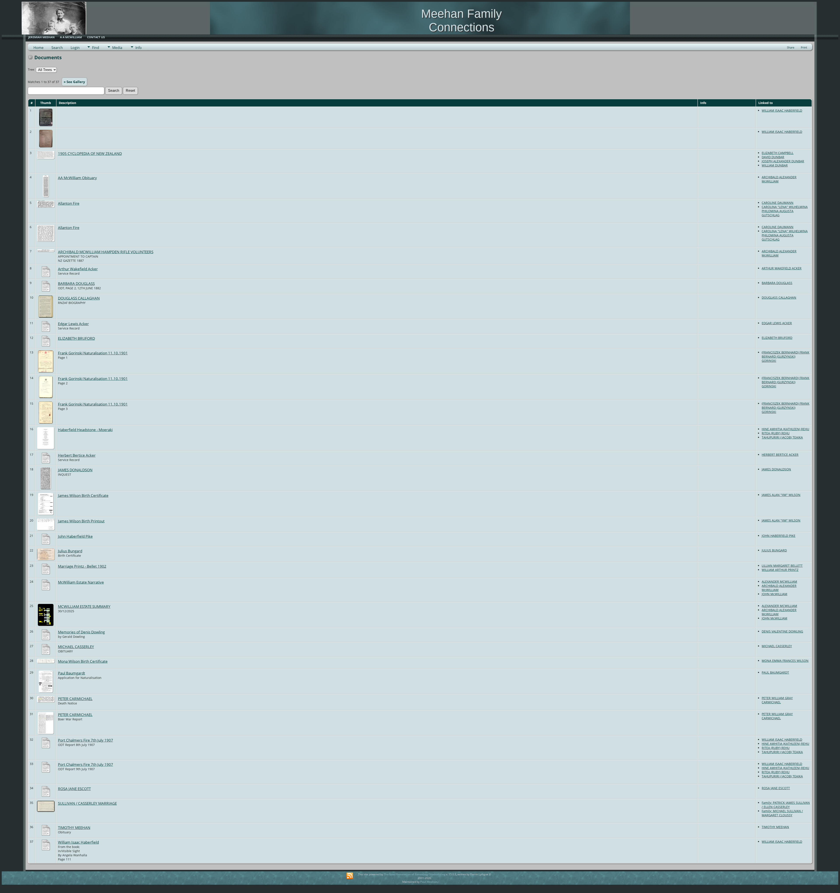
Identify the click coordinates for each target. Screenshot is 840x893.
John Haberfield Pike (75, 536)
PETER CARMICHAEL (75, 698)
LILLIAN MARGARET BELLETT (782, 566)
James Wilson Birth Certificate (83, 495)
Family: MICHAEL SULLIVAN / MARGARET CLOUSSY (782, 813)
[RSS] (349, 875)
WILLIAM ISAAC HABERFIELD (782, 110)
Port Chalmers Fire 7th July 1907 (85, 740)
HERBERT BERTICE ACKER (780, 455)
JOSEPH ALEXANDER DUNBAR (783, 161)
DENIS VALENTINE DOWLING (782, 631)
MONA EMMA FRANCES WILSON (785, 661)
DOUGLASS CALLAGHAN (79, 298)
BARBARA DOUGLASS (76, 283)
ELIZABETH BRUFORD (76, 338)
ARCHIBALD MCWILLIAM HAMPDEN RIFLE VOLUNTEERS (105, 251)
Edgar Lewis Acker (73, 323)
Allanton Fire (68, 203)
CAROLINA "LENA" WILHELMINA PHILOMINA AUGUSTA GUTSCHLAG (785, 211)
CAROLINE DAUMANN (777, 203)
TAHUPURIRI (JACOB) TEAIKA (782, 437)
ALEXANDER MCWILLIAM (779, 581)
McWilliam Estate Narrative (81, 582)
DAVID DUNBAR (773, 157)
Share (790, 47)
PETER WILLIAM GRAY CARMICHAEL (777, 700)
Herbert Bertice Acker (77, 455)
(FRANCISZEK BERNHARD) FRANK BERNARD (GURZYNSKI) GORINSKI (785, 356)
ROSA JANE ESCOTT (74, 788)
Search (57, 47)
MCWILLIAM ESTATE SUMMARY (84, 606)
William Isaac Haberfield (78, 842)
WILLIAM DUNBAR (775, 165)
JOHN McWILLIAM (774, 594)
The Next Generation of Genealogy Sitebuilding (414, 874)
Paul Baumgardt (71, 673)
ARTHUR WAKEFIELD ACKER (782, 268)
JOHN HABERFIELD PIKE (778, 536)
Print (804, 47)
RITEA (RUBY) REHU (775, 433)
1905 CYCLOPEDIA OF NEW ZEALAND (90, 153)
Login (75, 47)
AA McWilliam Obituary (77, 177)
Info (138, 47)
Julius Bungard (70, 550)
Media (117, 47)
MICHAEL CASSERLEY (76, 646)
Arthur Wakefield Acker (78, 268)
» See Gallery (74, 82)
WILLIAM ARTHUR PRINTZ (780, 570)
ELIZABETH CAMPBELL (777, 153)
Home (38, 47)
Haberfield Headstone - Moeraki (85, 429)
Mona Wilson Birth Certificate (83, 661)
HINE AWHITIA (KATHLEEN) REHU (785, 429)
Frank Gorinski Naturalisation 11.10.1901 (93, 352)
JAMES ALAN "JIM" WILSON (781, 495)
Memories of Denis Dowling (81, 632)
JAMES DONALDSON (75, 469)
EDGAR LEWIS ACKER (777, 323)
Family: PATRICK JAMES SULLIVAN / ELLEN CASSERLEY (786, 805)
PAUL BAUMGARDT (775, 672)
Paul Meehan (428, 882)
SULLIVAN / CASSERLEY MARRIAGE (87, 803)
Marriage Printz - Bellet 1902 (82, 566)
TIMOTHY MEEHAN (74, 827)
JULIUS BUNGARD (774, 550)
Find (95, 47)
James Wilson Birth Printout (81, 521)
